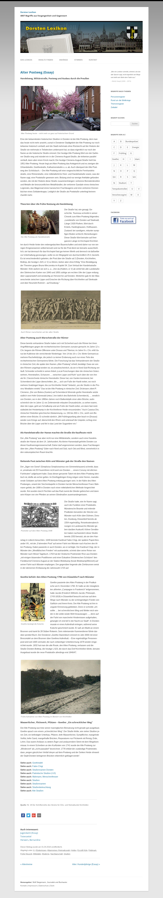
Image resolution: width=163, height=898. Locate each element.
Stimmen (78, 60)
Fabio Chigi (37, 766)
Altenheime (26, 864)
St (114, 183)
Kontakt (93, 60)
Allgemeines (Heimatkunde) (58, 850)
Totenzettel (25, 836)
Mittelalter (37, 854)
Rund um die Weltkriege (121, 100)
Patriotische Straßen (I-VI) (44, 773)
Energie (135, 147)
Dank (52, 886)
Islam (137, 159)
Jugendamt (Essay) (29, 833)
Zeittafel (114, 107)
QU (114, 177)
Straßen (36, 780)
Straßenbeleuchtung (41, 787)
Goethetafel (37, 763)
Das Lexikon (26, 60)
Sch (134, 177)
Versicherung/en (119, 194)
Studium (122, 183)
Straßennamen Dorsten (42, 770)
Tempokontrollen (119, 188)
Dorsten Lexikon (28, 12)
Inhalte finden (45, 60)
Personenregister (118, 97)
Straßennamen (39, 784)
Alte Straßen (37, 791)
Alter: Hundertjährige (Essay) (86, 864)
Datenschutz (44, 886)
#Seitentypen (41, 850)
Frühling (122, 153)
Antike (73, 850)
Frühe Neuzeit (26, 854)
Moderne (45, 854)
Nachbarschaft (56, 854)
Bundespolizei (132, 141)
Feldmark (92, 850)
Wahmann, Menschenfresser (45, 777)
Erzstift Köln (82, 850)
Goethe (115, 159)
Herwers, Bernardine (30, 840)
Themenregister (117, 104)
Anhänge (63, 60)
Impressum (32, 886)
